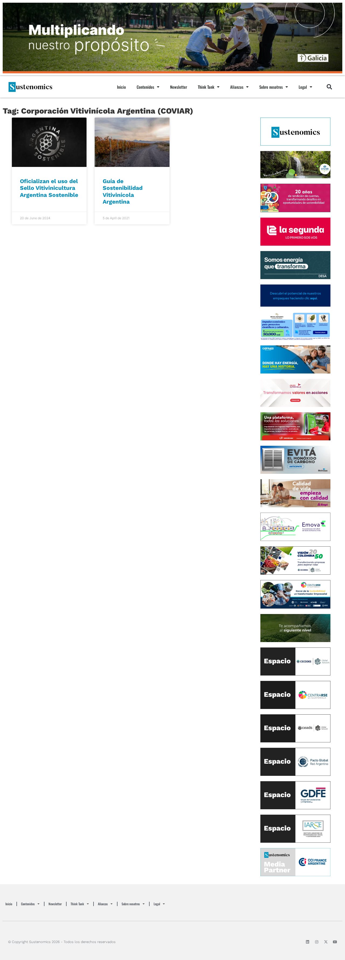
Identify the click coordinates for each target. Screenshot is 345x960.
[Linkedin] (307, 942)
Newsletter (178, 87)
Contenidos (145, 87)
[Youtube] (335, 942)
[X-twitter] (326, 942)
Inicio (121, 87)
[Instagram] (317, 942)
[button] (329, 86)
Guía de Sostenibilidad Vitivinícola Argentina (123, 191)
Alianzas (236, 87)
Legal (303, 87)
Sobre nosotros (271, 87)
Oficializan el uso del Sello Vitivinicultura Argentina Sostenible (49, 188)
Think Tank (206, 87)
